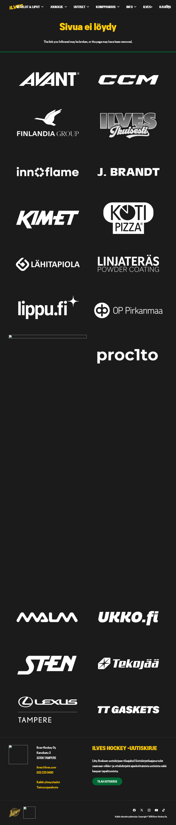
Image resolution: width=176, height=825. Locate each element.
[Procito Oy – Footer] (128, 356)
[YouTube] (156, 810)
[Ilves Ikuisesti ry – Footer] (128, 125)
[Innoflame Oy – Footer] (47, 172)
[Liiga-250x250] (15, 813)
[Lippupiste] (47, 310)
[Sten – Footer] (47, 663)
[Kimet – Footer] (47, 218)
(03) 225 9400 (45, 772)
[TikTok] (163, 810)
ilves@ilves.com (46, 767)
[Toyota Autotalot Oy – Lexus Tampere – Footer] (47, 709)
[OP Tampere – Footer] (128, 310)
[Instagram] (149, 810)
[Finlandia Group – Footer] (47, 125)
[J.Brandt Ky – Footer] (128, 172)
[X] (141, 810)
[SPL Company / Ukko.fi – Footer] (128, 617)
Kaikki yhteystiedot (48, 782)
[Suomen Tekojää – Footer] (128, 663)
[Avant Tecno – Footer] (47, 79)
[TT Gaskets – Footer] (128, 709)
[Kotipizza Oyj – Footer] (128, 218)
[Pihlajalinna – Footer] (47, 464)
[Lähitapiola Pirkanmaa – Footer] (47, 264)
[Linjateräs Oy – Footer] (128, 264)
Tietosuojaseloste (47, 787)
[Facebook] (134, 810)
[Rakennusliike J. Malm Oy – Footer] (47, 617)
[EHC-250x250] (29, 813)
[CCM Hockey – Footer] (128, 79)
